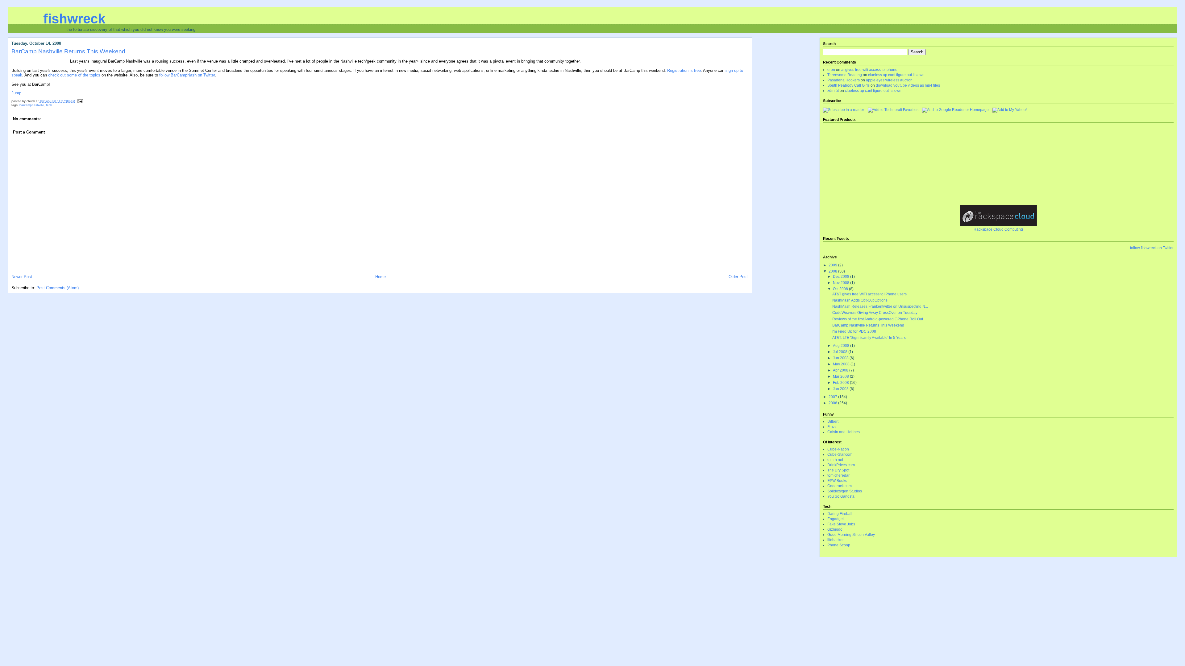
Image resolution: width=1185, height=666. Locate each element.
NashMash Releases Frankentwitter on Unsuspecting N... (880, 306)
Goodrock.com (839, 486)
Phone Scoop (838, 545)
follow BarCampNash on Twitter (187, 75)
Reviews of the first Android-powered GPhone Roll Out (877, 319)
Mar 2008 (841, 376)
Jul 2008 (840, 352)
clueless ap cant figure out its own (896, 75)
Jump (16, 93)
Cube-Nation (838, 449)
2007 (833, 397)
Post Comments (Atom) (57, 288)
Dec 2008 (841, 276)
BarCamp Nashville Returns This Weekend (68, 51)
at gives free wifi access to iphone (869, 70)
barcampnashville (31, 105)
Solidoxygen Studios (844, 491)
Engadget (835, 519)
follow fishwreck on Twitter (1152, 248)
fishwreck (74, 18)
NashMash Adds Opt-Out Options (860, 300)
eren (831, 70)
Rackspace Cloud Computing (998, 229)
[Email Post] (79, 101)
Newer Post (21, 276)
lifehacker (835, 540)
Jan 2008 (841, 389)
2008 (833, 271)
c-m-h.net (835, 460)
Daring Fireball (839, 514)
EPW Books (837, 481)
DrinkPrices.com (841, 465)
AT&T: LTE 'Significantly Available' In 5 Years (869, 337)
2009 (833, 265)
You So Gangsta (840, 496)
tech (49, 105)
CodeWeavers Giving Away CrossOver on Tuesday (874, 312)
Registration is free (684, 70)
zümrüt (833, 90)
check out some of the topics (74, 75)
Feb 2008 (841, 382)
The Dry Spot (838, 470)
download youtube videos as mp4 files (908, 85)
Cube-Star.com (839, 454)
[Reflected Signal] (1009, 110)
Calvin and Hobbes (843, 432)
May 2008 (841, 364)
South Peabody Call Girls (848, 85)
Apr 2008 (841, 370)
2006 (833, 403)
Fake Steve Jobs (841, 524)
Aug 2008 (841, 345)
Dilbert (832, 421)
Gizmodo (834, 529)
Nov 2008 (841, 283)
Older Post (738, 276)
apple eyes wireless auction (889, 80)
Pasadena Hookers (843, 80)
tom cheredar (838, 475)
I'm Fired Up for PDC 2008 (854, 331)
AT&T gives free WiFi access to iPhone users (869, 294)
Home (380, 276)
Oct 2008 (841, 289)
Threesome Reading (844, 75)
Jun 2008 (841, 358)
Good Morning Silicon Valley (851, 534)
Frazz (832, 427)
